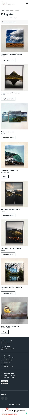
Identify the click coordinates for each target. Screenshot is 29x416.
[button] (27, 3)
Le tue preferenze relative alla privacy (16, 411)
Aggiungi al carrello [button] (8, 60)
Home (2, 10)
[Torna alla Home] (8, 3)
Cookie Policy (4, 383)
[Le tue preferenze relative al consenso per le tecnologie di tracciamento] (26, 413)
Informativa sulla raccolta (9, 414)
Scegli (4, 176)
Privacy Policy (5, 381)
